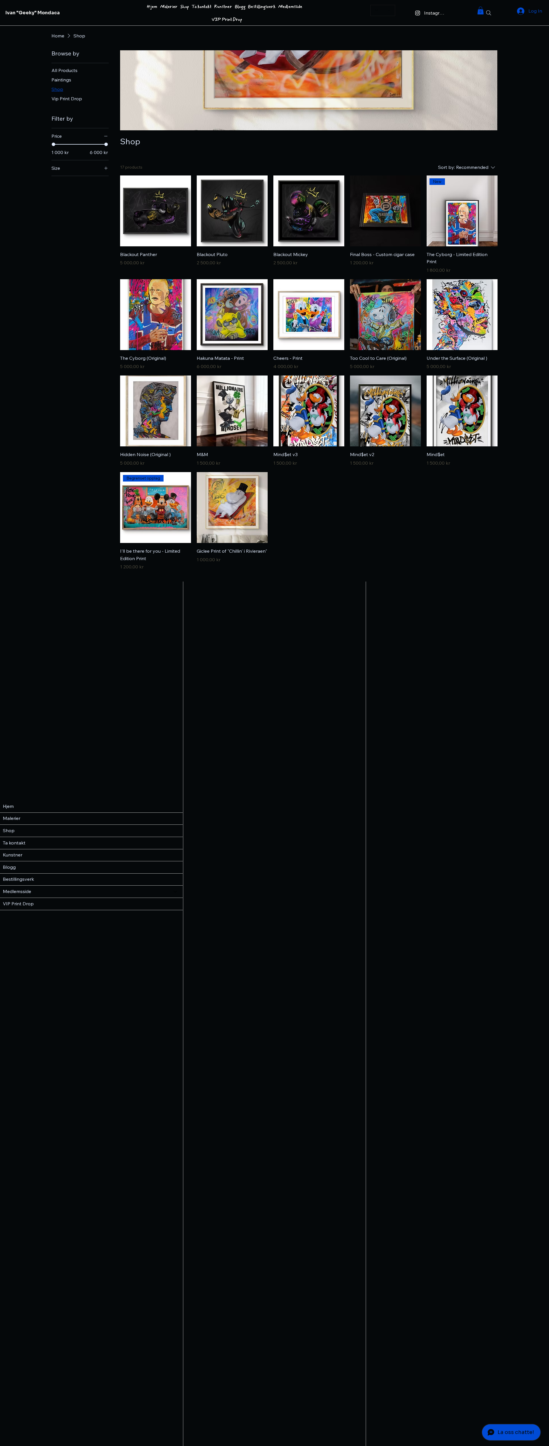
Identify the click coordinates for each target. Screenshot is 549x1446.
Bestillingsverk (18, 879)
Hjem (8, 806)
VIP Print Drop (18, 903)
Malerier (11, 818)
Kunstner (12, 855)
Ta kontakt (14, 843)
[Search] (489, 13)
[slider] (53, 144)
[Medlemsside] (175, 892)
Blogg (9, 867)
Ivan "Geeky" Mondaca (32, 13)
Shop (9, 830)
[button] (480, 10)
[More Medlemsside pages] (305, 6)
